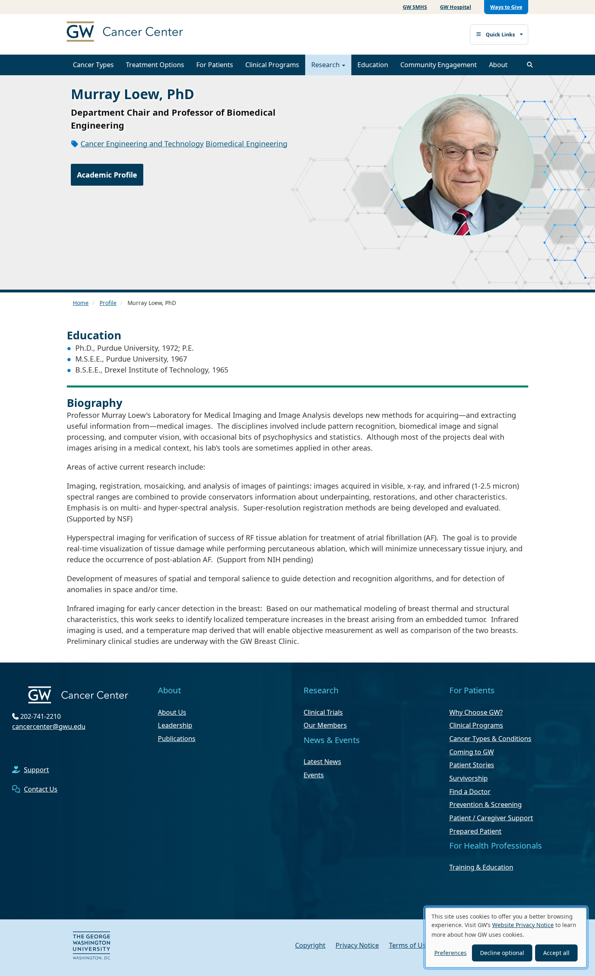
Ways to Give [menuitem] (506, 7)
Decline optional (502, 953)
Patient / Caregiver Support (491, 817)
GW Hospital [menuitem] (455, 7)
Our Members (325, 725)
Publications (177, 738)
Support (36, 769)
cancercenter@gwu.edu (48, 726)
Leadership (175, 725)
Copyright (310, 945)
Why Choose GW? (476, 712)
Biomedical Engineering (246, 143)
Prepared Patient (475, 831)
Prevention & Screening (485, 804)
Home (81, 303)
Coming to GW (471, 751)
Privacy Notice (357, 945)
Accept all (556, 953)
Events (314, 775)
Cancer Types (93, 64)
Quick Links (500, 34)
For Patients (214, 64)
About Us (172, 712)
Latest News (322, 761)
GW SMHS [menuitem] (415, 7)
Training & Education (481, 867)
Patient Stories (471, 764)
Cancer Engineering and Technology (142, 143)
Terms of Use (409, 945)
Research (326, 64)
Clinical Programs (272, 64)
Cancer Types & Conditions (490, 738)
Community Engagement (438, 64)
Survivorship (468, 778)
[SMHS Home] (144, 32)
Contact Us (40, 789)
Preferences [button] (450, 953)
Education (372, 64)
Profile (108, 303)
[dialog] (506, 937)
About (498, 64)
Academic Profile (107, 175)
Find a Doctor (470, 791)
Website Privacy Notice (523, 925)
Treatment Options (155, 64)
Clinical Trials (323, 712)
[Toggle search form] (530, 65)
